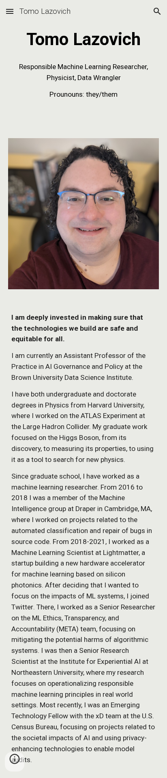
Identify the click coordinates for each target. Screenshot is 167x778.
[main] (83, 39)
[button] (9, 11)
